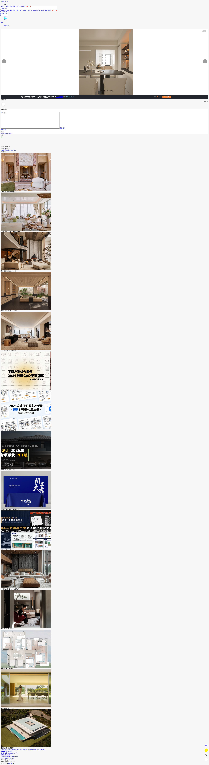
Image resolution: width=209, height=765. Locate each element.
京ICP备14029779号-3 (7, 751)
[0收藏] (206, 754)
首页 (5, 4)
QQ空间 (13, 150)
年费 (5, 18)
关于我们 (8, 749)
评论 (2, 131)
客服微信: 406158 (5, 755)
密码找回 (20, 749)
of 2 (204, 31)
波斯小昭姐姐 (70, 97)
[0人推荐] (206, 750)
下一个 (199, 61)
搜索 (2, 22)
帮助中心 (25, 749)
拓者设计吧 (11, 763)
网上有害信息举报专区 (7, 758)
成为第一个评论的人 (6, 133)
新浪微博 (3, 150)
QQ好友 (8, 150)
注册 (8, 25)
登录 (5, 25)
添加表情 (3, 129)
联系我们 (31, 749)
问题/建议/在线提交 (39, 749)
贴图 (5, 16)
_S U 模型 (59, 97)
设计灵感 (3, 749)
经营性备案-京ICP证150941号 (9, 753)
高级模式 (62, 128)
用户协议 (14, 749)
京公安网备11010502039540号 (9, 756)
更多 (5, 19)
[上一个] (21, 61)
